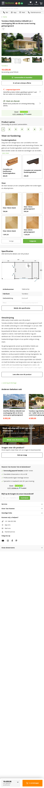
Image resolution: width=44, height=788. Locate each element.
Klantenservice (10, 532)
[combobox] (22, 9)
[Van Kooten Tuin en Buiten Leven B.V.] (15, 3)
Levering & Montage (9, 383)
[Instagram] (8, 540)
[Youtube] (3, 540)
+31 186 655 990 (10, 521)
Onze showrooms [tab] (8, 548)
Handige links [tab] (7, 513)
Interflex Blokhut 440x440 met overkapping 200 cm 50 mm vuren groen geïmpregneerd (14, 413)
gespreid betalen (17, 471)
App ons (7, 525)
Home (5, 17)
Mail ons (8, 528)
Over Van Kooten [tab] (8, 508)
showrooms (15, 474)
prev (2, 407)
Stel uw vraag (22, 455)
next (42, 407)
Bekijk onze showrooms (15, 440)
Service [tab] (4, 504)
